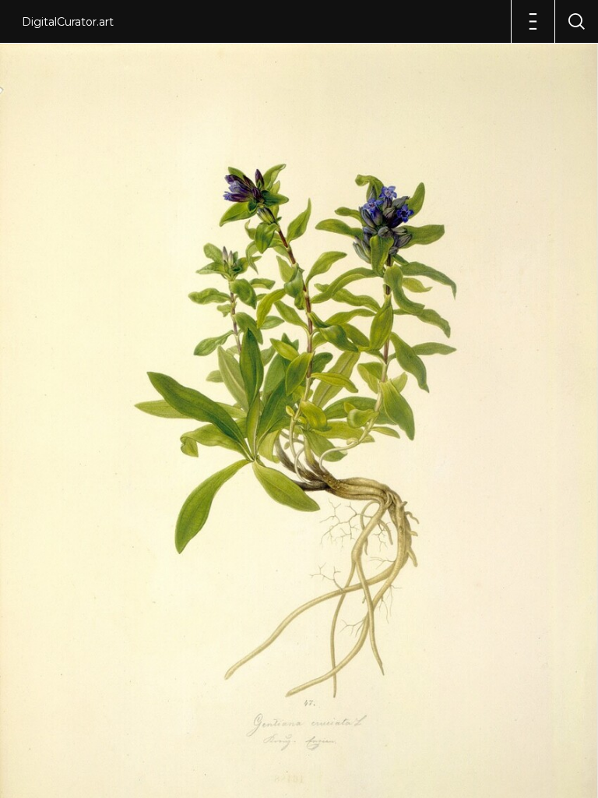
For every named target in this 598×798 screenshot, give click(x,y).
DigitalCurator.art (68, 22)
